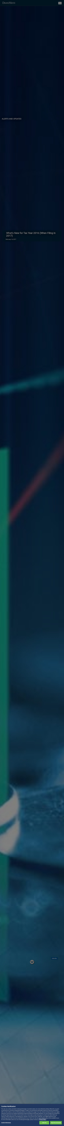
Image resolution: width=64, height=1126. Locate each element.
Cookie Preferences (6, 1122)
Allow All (44, 1122)
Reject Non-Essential (56, 1122)
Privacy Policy (42, 1119)
